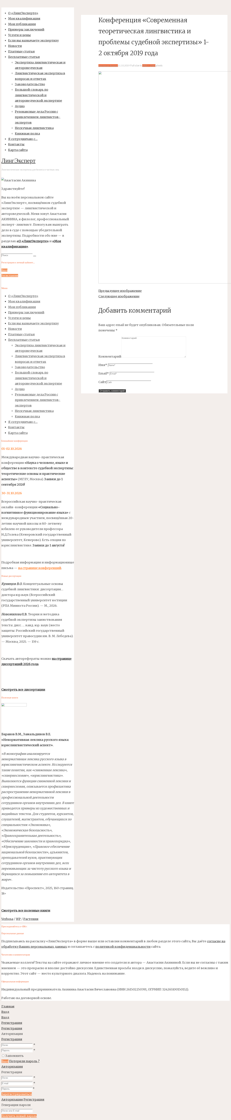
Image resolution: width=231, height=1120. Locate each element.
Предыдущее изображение (120, 291)
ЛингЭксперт (18, 161)
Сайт (102, 382)
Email (103, 373)
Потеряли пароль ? (24, 1061)
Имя (102, 365)
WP (18, 919)
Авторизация (12, 1066)
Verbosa (7, 919)
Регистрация (11, 1039)
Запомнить (14, 1056)
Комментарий (109, 356)
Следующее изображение (119, 296)
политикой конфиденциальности (123, 947)
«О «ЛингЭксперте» (33, 241)
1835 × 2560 (148, 65)
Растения (30, 919)
